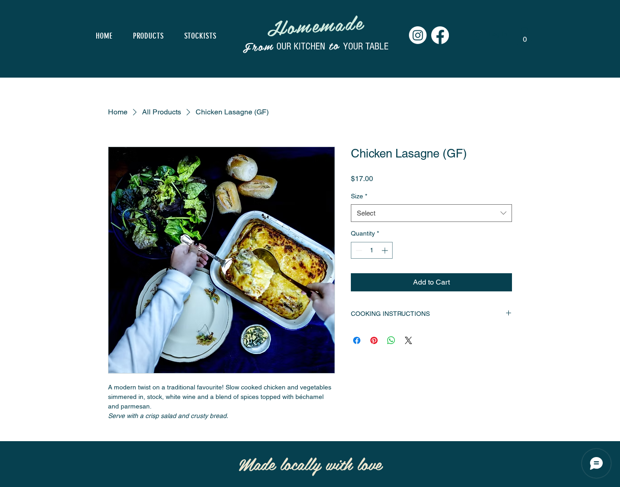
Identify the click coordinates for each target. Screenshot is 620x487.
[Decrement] (358, 250)
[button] (524, 36)
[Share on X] (408, 340)
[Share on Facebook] (356, 340)
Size (359, 196)
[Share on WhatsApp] (391, 340)
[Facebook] (440, 35)
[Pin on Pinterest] (374, 340)
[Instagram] (418, 35)
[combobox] (431, 213)
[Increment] (385, 250)
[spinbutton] (372, 250)
